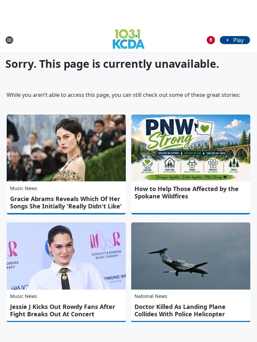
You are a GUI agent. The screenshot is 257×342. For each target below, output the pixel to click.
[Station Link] (128, 40)
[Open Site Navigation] (9, 40)
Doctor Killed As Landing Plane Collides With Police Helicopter (180, 310)
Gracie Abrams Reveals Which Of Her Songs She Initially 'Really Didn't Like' (66, 202)
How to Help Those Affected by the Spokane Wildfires (187, 192)
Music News (23, 188)
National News (151, 296)
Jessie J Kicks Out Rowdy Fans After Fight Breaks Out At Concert (62, 310)
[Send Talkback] (211, 40)
